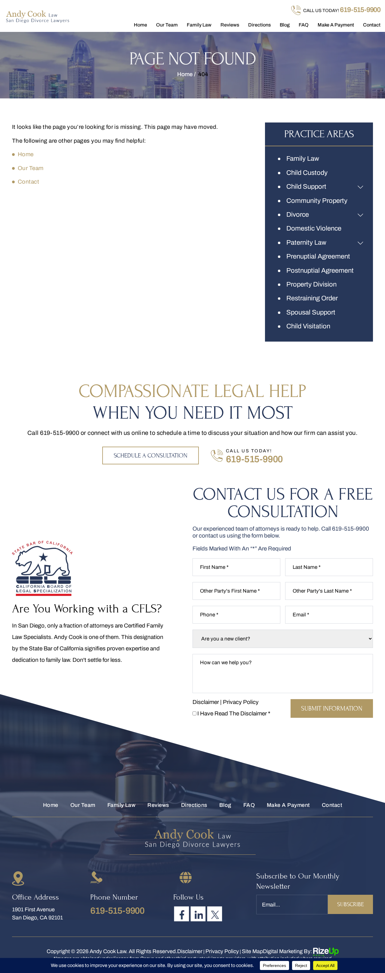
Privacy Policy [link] (222, 951)
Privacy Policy (241, 702)
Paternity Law (306, 242)
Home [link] (26, 154)
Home (140, 25)
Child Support (306, 186)
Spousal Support (310, 312)
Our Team (167, 25)
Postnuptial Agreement (320, 270)
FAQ (304, 25)
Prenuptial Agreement (318, 256)
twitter (214, 914)
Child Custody (307, 172)
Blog (285, 25)
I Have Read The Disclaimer (233, 713)
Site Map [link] (252, 951)
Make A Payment (336, 25)
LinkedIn (198, 914)
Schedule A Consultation (150, 455)
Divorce (297, 214)
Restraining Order (312, 298)
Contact (371, 25)
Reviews (229, 25)
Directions (259, 25)
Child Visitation (308, 326)
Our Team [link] (31, 168)
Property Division (311, 284)
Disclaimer (205, 702)
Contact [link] (28, 181)
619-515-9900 (360, 10)
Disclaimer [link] (189, 951)
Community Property (316, 200)
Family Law (199, 25)
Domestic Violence (313, 228)
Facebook (181, 914)
